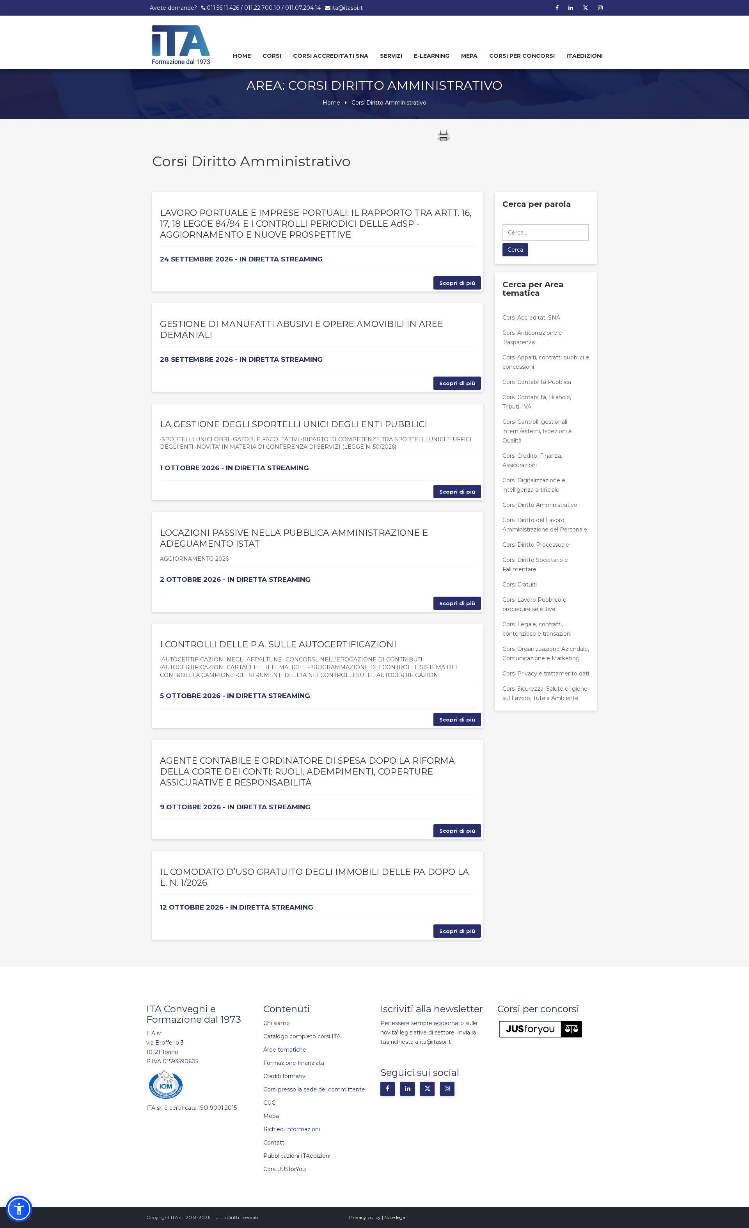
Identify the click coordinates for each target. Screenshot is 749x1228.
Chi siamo (276, 1023)
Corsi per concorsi (522, 55)
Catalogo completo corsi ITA (302, 1036)
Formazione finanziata (293, 1062)
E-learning (431, 55)
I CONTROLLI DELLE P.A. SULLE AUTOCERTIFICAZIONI (278, 644)
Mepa (469, 55)
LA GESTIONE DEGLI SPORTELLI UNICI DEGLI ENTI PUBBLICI (293, 424)
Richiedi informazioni (291, 1129)
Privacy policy (365, 1217)
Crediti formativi (285, 1076)
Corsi (272, 55)
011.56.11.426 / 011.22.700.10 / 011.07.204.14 (264, 7)
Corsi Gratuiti (519, 584)
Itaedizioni (584, 55)
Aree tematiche (284, 1049)
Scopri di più (457, 283)
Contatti (274, 1142)
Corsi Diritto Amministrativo (539, 504)
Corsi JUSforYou (284, 1169)
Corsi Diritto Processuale (535, 544)
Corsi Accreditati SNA (330, 55)
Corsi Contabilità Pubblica (536, 382)
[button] (19, 1209)
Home (242, 55)
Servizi (391, 55)
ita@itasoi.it (347, 7)
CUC (269, 1102)
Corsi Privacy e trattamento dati (545, 673)
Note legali (396, 1217)
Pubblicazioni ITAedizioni (296, 1155)
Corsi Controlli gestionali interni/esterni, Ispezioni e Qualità (537, 431)
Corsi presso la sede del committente (314, 1089)
